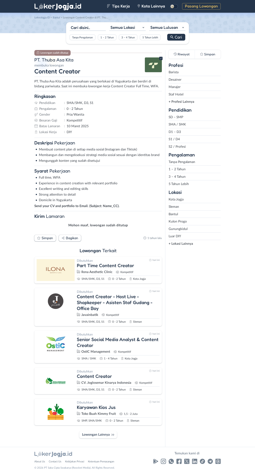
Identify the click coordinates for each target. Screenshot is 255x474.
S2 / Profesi (177, 146)
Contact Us (55, 461)
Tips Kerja (120, 6)
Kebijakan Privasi (74, 461)
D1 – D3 (175, 132)
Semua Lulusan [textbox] (164, 27)
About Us (39, 461)
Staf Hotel (176, 94)
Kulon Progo (178, 221)
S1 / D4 (174, 139)
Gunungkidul (178, 229)
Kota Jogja (176, 199)
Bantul (173, 214)
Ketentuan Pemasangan (101, 461)
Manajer (175, 87)
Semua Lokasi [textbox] (122, 27)
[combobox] (127, 28)
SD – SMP (176, 117)
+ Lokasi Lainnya (181, 243)
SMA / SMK (177, 124)
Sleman (174, 206)
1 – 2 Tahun (107, 37)
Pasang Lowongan (201, 6)
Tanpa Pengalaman (82, 37)
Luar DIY (175, 236)
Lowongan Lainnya (96, 434)
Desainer (175, 79)
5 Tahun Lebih (150, 37)
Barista (173, 72)
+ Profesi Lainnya (181, 101)
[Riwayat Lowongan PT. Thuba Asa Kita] (153, 71)
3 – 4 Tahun (128, 37)
